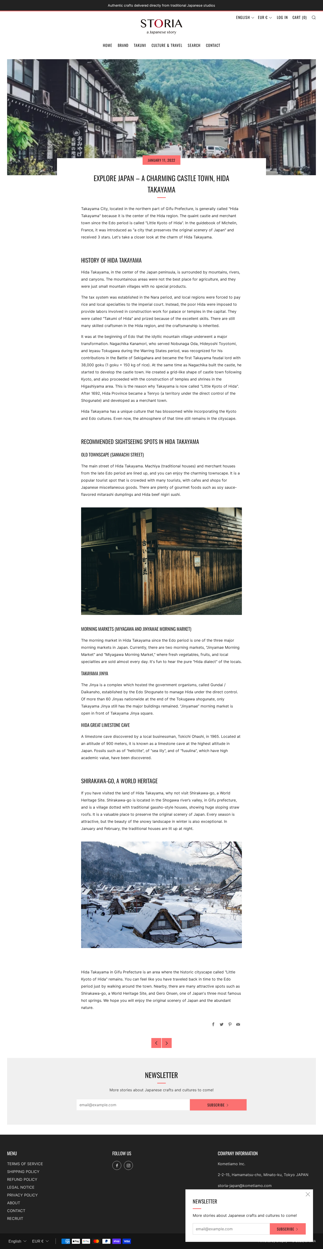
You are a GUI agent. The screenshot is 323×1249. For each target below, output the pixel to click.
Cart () (299, 17)
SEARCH (194, 45)
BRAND (123, 45)
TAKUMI (140, 45)
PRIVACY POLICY (22, 1195)
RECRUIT (15, 1218)
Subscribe (216, 1104)
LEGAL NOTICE (21, 1187)
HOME (107, 45)
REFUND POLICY (22, 1179)
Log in (282, 17)
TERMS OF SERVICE (25, 1163)
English (243, 17)
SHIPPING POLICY (23, 1171)
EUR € (263, 17)
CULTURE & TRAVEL (167, 45)
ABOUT (13, 1202)
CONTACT (213, 45)
